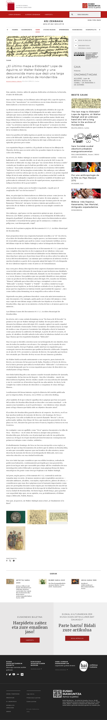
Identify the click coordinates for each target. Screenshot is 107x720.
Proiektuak (10, 697)
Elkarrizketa (27, 29)
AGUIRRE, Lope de (82, 78)
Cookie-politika (31, 701)
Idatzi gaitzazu (60, 669)
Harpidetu (49, 14)
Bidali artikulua (77, 638)
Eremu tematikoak (12, 694)
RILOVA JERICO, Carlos (14, 81)
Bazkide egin (35, 669)
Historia (77, 71)
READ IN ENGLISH (84, 40)
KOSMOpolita (91, 29)
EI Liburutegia (11, 701)
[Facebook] (6, 674)
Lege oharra (30, 694)
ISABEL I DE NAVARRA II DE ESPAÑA (84, 84)
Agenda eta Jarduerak (10, 706)
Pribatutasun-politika (33, 697)
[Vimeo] (22, 674)
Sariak (8, 711)
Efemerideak (64, 29)
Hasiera (15, 29)
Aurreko (32, 14)
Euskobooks (77, 29)
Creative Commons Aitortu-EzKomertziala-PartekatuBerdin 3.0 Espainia (92, 55)
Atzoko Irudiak (49, 29)
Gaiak (38, 29)
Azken (15, 14)
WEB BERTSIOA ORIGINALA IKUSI (84, 47)
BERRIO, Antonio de (82, 81)
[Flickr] (18, 674)
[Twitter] (10, 674)
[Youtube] (14, 674)
